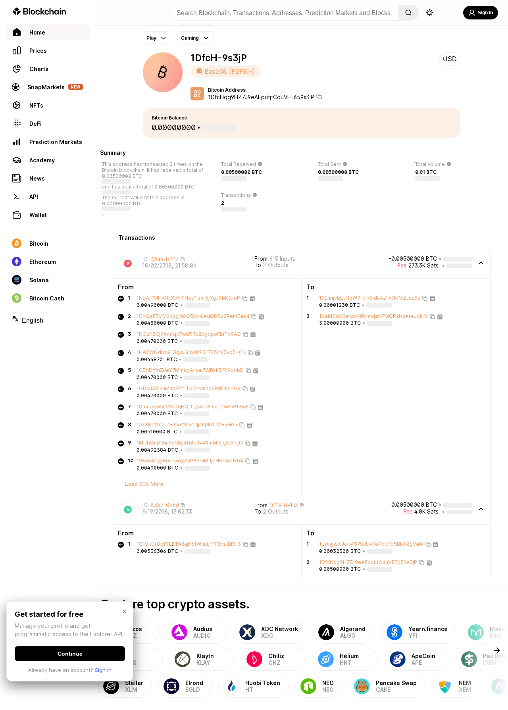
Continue (70, 653)
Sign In (485, 12)
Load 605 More (144, 484)
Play (151, 38)
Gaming (190, 38)
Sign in (103, 670)
